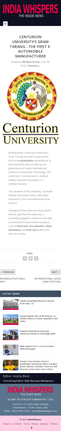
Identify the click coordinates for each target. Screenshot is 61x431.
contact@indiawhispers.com (44, 411)
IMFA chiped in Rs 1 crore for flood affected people (37, 347)
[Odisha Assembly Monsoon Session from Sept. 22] (10, 304)
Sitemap (44, 423)
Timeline (54, 423)
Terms (26, 423)
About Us (7, 423)
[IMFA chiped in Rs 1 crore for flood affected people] (10, 350)
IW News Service (31, 61)
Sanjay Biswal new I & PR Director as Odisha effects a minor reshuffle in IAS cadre (39, 318)
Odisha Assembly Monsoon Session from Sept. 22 (37, 302)
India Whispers (34, 419)
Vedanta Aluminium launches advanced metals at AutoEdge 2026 (37, 332)
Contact (17, 423)
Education (33, 65)
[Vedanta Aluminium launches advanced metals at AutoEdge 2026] (10, 334)
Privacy (34, 423)
